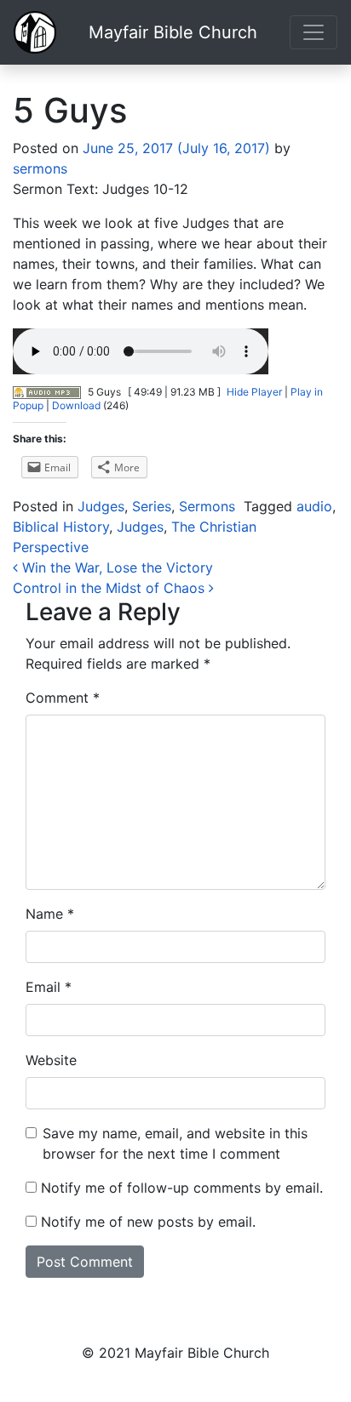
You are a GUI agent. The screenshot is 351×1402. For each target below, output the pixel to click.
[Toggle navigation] (313, 32)
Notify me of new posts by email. (148, 1221)
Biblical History (61, 526)
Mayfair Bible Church (173, 32)
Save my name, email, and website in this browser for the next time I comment (175, 1143)
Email (49, 986)
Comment (63, 697)
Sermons (207, 506)
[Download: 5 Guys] (47, 391)
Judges (101, 506)
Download (76, 405)
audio (314, 506)
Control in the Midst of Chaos (111, 587)
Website (51, 1060)
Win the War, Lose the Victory (115, 567)
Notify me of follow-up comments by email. (182, 1187)
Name (50, 913)
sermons (40, 168)
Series (151, 506)
